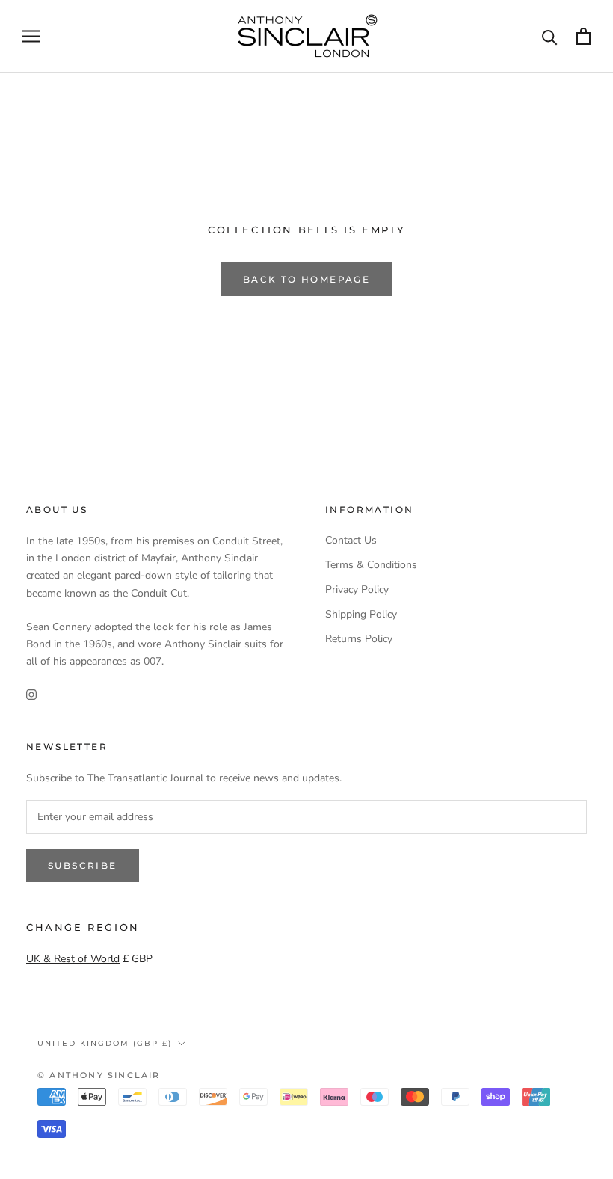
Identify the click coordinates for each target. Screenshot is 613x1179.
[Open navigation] (31, 36)
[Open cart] (583, 36)
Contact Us (351, 540)
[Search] (550, 36)
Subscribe (82, 865)
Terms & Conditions (371, 565)
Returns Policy (358, 639)
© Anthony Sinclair (99, 1075)
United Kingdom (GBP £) (104, 1043)
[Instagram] (31, 693)
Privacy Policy (357, 589)
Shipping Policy (361, 614)
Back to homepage (306, 279)
